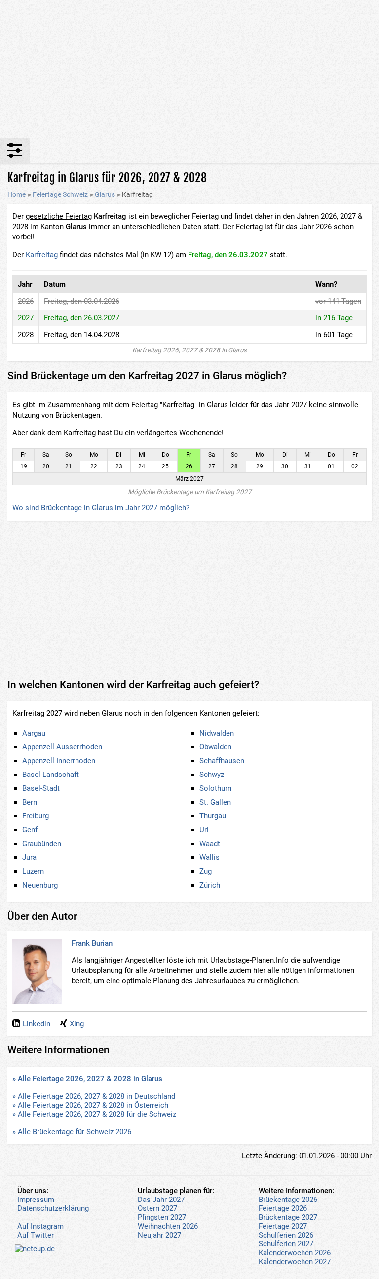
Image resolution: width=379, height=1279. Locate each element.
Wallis (209, 857)
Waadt (209, 843)
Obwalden (215, 746)
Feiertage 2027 (283, 1226)
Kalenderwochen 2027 (295, 1261)
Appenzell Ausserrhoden (62, 746)
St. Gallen (215, 802)
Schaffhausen (221, 760)
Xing (77, 1023)
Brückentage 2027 (288, 1217)
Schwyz (211, 774)
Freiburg (35, 816)
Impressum (35, 1199)
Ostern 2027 (157, 1208)
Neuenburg (40, 885)
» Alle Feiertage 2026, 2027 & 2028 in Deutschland (93, 1096)
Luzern (33, 871)
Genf (30, 829)
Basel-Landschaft (50, 774)
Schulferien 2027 (286, 1244)
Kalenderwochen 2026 (295, 1252)
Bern (29, 802)
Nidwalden (216, 733)
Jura (29, 857)
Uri (204, 829)
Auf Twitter (35, 1235)
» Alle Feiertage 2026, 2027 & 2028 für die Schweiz (94, 1114)
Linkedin (36, 1023)
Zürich (209, 885)
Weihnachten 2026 (168, 1226)
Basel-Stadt (41, 788)
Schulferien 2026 (286, 1235)
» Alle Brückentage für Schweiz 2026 (71, 1131)
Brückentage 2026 (288, 1199)
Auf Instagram (40, 1226)
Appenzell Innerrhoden (58, 760)
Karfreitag (42, 254)
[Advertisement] (189, 69)
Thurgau (212, 816)
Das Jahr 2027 (161, 1199)
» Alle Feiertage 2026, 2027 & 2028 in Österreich (90, 1105)
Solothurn (215, 788)
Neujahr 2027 (159, 1235)
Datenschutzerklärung (53, 1208)
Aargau (33, 733)
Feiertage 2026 (283, 1208)
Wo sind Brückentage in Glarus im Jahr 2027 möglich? (101, 508)
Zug (205, 871)
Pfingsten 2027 (162, 1217)
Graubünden (41, 843)
